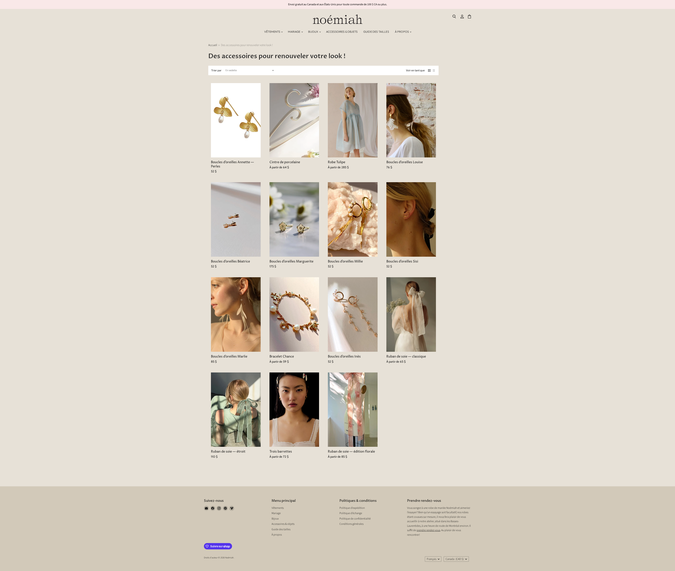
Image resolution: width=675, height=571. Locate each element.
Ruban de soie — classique (406, 357)
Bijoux (313, 31)
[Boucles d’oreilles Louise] (411, 120)
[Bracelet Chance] (294, 314)
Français (431, 559)
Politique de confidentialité (355, 519)
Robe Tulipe (336, 162)
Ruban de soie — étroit (228, 452)
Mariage (294, 31)
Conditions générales (351, 524)
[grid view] (429, 70)
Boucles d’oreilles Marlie (229, 357)
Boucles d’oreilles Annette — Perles (232, 164)
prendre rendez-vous (428, 530)
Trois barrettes (280, 452)
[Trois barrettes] (294, 409)
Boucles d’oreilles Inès (344, 357)
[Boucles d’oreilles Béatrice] (236, 219)
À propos (402, 31)
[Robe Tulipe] (353, 120)
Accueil (212, 45)
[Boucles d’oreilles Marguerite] (294, 219)
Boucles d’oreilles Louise (404, 162)
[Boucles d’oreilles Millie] (353, 219)
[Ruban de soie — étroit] (236, 409)
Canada (455, 559)
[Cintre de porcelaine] (294, 120)
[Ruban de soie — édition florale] (353, 409)
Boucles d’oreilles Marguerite (291, 261)
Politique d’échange (350, 513)
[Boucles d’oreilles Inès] (353, 314)
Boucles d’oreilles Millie (345, 261)
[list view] (434, 70)
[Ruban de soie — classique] (411, 314)
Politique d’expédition (352, 508)
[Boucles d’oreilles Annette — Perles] (236, 120)
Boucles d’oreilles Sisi (402, 261)
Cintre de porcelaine (284, 162)
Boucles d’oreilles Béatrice (230, 261)
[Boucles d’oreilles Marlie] (236, 314)
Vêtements (272, 31)
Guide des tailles (376, 31)
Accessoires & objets (342, 31)
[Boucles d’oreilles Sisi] (411, 219)
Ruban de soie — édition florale (351, 452)
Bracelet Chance (281, 357)
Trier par (216, 70)
